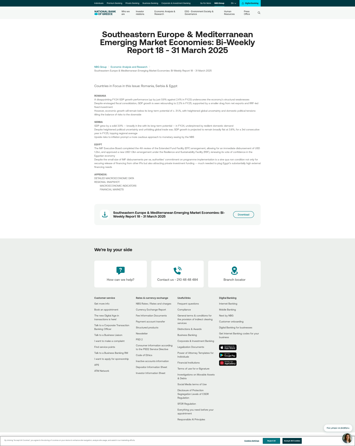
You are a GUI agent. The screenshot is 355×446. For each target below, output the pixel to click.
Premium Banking (114, 3)
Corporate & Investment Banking (175, 3)
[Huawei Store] (229, 363)
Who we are (125, 12)
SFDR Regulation (187, 403)
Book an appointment (106, 309)
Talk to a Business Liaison (108, 335)
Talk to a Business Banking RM (111, 352)
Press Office (247, 12)
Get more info (101, 303)
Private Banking (132, 3)
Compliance (184, 309)
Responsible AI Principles (191, 419)
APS (96, 364)
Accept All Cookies (292, 441)
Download (243, 214)
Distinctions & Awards (190, 329)
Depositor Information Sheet (151, 367)
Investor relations (140, 12)
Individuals (98, 3)
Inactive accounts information (152, 361)
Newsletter (142, 333)
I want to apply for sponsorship (111, 358)
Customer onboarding (231, 321)
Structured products (147, 327)
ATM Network (101, 370)
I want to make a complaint (109, 340)
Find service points (104, 346)
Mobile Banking (227, 309)
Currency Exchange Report (151, 309)
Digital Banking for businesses (235, 327)
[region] (177, 441)
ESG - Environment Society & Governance (199, 12)
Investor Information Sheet (150, 373)
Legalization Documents (191, 346)
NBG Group (219, 3)
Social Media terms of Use (192, 384)
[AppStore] (229, 347)
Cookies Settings (251, 441)
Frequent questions (188, 303)
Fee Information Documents (151, 315)
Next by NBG (226, 315)
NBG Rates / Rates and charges (153, 303)
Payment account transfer (150, 321)
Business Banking (150, 3)
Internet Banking (228, 303)
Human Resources (229, 12)
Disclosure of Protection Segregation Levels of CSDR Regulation (193, 394)
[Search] (259, 12)
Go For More (205, 3)
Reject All (271, 441)
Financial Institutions (189, 362)
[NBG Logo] (105, 13)
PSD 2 (139, 339)
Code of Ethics (144, 355)
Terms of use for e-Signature (193, 368)
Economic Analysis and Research (129, 66)
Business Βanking (187, 335)
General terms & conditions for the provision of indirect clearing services (195, 319)
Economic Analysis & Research (165, 12)
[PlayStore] (229, 355)
